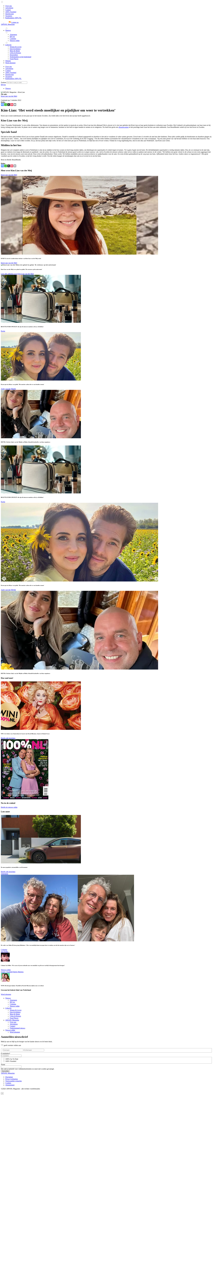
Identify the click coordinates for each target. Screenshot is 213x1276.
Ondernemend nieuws (17, 1028)
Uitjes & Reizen (15, 1016)
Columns (4, 950)
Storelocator (9, 14)
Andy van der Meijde (8, 389)
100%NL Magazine (8, 24)
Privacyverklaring (11, 1079)
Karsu (3, 331)
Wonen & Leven (15, 1010)
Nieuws (8, 88)
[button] (10, 22)
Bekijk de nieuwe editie (9, 807)
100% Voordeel (10, 12)
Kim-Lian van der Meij (9, 96)
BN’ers (12, 1002)
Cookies (8, 1083)
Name (3, 1064)
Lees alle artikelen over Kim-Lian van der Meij (17, 274)
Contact (8, 10)
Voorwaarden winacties (13, 1081)
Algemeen (4, 874)
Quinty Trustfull (7, 972)
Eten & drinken (15, 1012)
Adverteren (9, 8)
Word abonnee (6, 994)
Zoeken (4, 82)
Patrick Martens (18, 972)
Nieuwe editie (6, 970)
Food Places (14, 1018)
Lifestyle (8, 1008)
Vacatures (8, 16)
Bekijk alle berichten (8, 738)
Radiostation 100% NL (13, 18)
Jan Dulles (4, 952)
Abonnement (9, 1085)
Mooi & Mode (15, 1014)
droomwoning (124, 127)
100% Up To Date (11, 1059)
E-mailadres (5, 1053)
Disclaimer (9, 1077)
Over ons (8, 6)
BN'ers (3, 85)
